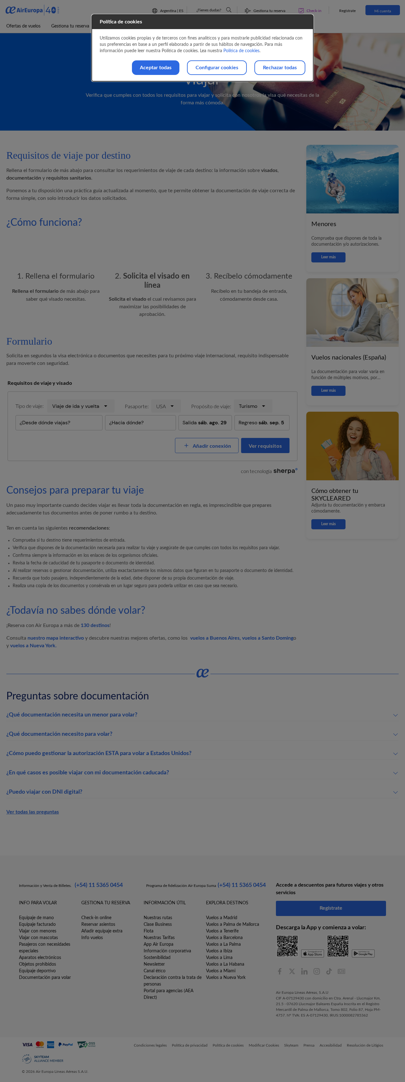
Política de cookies (241, 51)
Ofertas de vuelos (23, 26)
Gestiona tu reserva (70, 26)
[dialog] (202, 48)
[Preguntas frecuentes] (229, 10)
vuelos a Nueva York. (33, 645)
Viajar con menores (37, 931)
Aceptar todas (155, 67)
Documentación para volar (45, 977)
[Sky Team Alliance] (43, 1059)
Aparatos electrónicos (40, 958)
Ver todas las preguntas (32, 812)
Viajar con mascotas (38, 938)
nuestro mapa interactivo (56, 638)
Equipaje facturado (37, 924)
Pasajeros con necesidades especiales (44, 947)
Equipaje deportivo (37, 971)
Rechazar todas (280, 67)
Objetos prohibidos (37, 964)
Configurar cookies (217, 67)
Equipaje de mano (36, 918)
